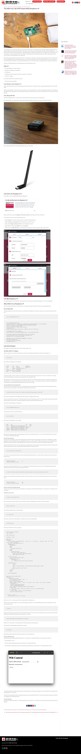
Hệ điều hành (60, 1)
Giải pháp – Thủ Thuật (49, 1)
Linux (30, 709)
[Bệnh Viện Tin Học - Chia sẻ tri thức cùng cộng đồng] (12, 2)
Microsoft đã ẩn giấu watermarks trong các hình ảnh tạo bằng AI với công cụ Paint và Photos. (70, 47)
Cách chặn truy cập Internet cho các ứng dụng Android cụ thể (18, 712)
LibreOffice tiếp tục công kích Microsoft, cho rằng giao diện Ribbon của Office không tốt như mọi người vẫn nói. (70, 57)
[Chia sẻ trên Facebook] (27, 706)
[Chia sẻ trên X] (29, 706)
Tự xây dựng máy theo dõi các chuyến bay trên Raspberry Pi (43, 712)
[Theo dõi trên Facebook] (75, 2)
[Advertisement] (31, 723)
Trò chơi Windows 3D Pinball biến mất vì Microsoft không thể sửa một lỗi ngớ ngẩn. (70, 51)
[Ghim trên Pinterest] (33, 706)
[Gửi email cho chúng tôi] (77, 2)
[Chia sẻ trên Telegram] (35, 706)
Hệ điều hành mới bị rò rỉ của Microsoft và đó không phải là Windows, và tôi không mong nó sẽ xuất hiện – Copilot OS (71, 73)
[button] (73, 2)
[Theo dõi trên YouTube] (79, 2)
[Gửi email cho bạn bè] (31, 706)
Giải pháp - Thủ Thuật (17, 709)
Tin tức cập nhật (37, 1)
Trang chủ (28, 1)
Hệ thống (27, 709)
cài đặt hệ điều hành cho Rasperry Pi (19, 196)
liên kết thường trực (43, 709)
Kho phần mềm (29, 3)
